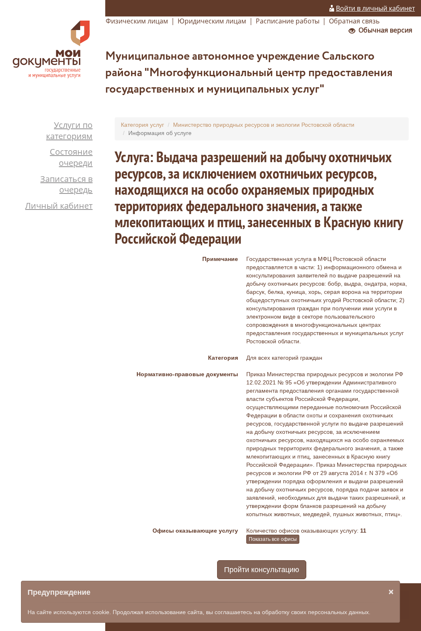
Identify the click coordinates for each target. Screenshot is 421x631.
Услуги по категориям (69, 130)
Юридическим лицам (212, 21)
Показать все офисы (273, 539)
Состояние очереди (71, 157)
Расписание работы (287, 21)
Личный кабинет (59, 205)
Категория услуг (142, 124)
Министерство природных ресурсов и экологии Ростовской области (263, 124)
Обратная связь (354, 21)
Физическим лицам (137, 21)
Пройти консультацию (261, 570)
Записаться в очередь (66, 184)
